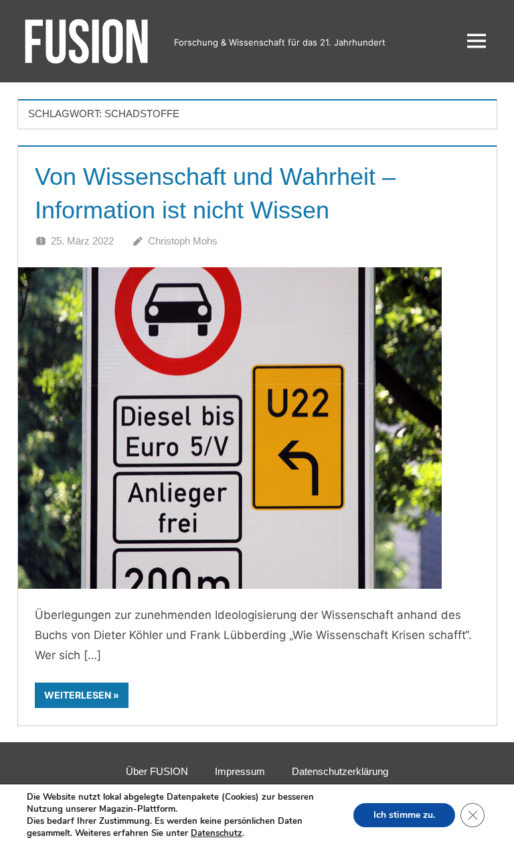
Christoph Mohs (183, 240)
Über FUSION (157, 771)
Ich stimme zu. (404, 814)
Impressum (240, 771)
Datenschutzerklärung (340, 771)
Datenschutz (216, 833)
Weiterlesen (77, 695)
